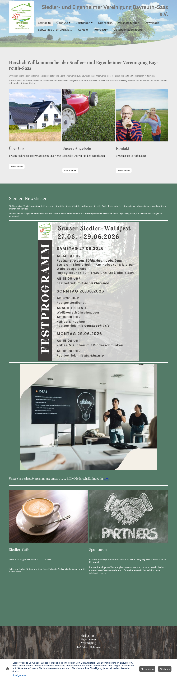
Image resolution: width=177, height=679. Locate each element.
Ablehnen (165, 669)
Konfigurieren (19, 675)
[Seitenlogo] (21, 17)
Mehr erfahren (17, 166)
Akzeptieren (147, 669)
